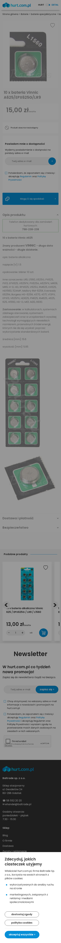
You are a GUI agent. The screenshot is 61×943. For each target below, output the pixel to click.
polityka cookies (21, 923)
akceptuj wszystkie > (22, 934)
